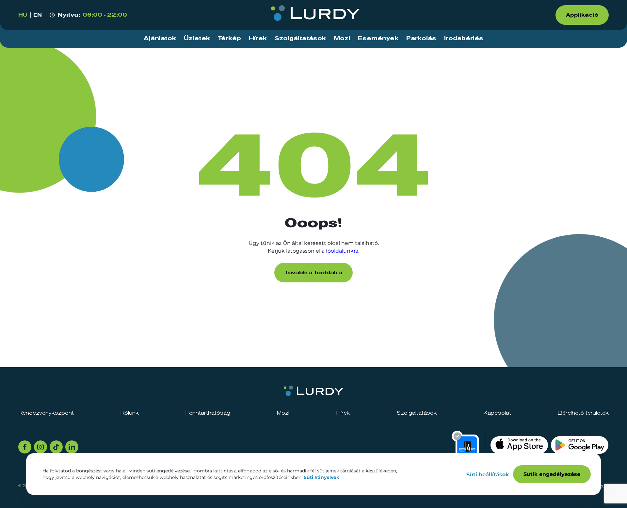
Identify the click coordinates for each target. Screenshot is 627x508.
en (37, 15)
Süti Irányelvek (321, 477)
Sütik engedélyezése (551, 474)
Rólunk (129, 413)
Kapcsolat (497, 413)
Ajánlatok (160, 38)
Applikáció (582, 15)
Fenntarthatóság (207, 413)
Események (378, 38)
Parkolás (421, 38)
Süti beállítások (487, 474)
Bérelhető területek (583, 413)
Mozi (342, 38)
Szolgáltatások (300, 38)
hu (22, 15)
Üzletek (197, 38)
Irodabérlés (463, 38)
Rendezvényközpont (46, 413)
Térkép (229, 38)
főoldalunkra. (342, 251)
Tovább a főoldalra (313, 272)
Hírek (258, 38)
